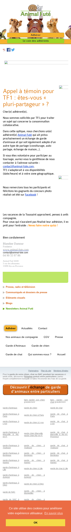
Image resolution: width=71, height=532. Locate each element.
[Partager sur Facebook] (8, 50)
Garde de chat (14, 354)
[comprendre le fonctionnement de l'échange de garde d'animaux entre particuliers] (35, 389)
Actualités (26, 328)
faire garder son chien (34, 400)
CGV (46, 337)
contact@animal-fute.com (18, 166)
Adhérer (36, 35)
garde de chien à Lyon (34, 422)
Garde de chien (40, 345)
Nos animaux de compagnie (22, 337)
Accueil (61, 354)
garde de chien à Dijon (34, 484)
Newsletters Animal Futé (19, 308)
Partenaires (33, 371)
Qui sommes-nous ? (39, 354)
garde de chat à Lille (59, 468)
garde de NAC (9, 492)
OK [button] (36, 522)
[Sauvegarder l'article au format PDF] (4, 50)
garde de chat (56, 408)
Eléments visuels (15, 297)
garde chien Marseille (33, 433)
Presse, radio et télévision (20, 287)
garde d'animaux (10, 408)
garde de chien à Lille (33, 468)
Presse (59, 337)
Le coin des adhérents (36, 40)
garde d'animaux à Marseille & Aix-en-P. (11, 434)
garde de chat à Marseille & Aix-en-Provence (59, 434)
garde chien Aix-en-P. (33, 435)
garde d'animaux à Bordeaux (11, 454)
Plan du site (46, 371)
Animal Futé (25, 135)
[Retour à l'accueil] (36, 10)
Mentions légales (61, 371)
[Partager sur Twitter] (13, 50)
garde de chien (30, 408)
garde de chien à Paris (34, 415)
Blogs (9, 303)
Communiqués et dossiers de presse (26, 292)
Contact (42, 328)
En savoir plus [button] (53, 513)
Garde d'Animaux (16, 345)
